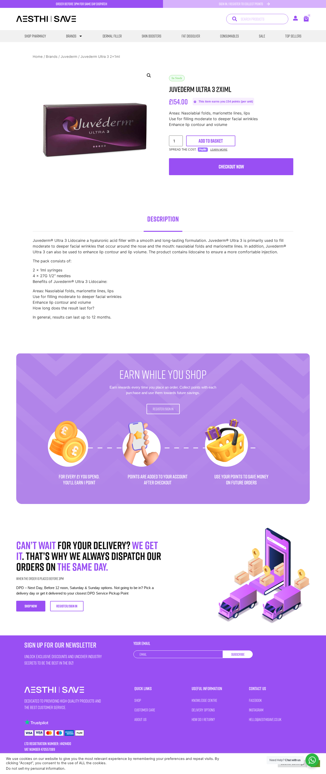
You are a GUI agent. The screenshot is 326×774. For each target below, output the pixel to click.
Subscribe (238, 654)
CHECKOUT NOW (231, 166)
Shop (137, 700)
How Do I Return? (203, 719)
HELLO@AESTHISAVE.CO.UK (265, 719)
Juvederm (69, 56)
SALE (262, 36)
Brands (71, 36)
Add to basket (211, 140)
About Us (140, 719)
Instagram (256, 709)
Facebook (255, 700)
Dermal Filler (112, 36)
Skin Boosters (151, 36)
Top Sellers (293, 36)
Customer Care (144, 709)
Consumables (229, 36)
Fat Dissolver (191, 36)
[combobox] (257, 19)
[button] (149, 75)
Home (38, 56)
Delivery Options (203, 709)
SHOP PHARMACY (35, 36)
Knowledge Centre (204, 700)
